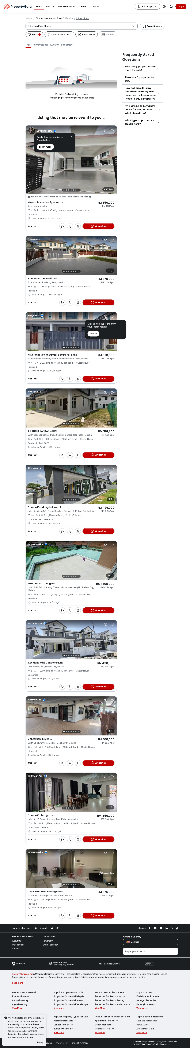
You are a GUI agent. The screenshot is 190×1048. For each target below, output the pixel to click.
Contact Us (49, 936)
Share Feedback (50, 945)
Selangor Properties (146, 1000)
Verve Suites (142, 1025)
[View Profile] (42, 130)
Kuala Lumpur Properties (148, 996)
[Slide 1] (64, 190)
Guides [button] (82, 6)
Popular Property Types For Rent (112, 1016)
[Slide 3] (68, 190)
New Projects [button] (65, 6)
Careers (16, 948)
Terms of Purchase (79, 1043)
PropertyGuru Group (23, 936)
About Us (16, 941)
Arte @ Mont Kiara (145, 1029)
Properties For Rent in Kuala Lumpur (112, 1004)
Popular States (144, 992)
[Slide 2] (66, 190)
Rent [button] (48, 6)
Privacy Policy (37, 1027)
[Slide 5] (73, 190)
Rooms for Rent (102, 1029)
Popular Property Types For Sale (71, 1016)
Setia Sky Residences (146, 1021)
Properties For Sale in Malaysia (69, 996)
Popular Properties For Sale (68, 992)
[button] (28, 45)
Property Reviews (20, 996)
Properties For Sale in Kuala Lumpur (71, 1004)
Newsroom (48, 941)
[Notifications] (171, 6)
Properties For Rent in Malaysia (110, 996)
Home (29, 18)
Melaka (69, 18)
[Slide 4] (71, 190)
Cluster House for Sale (49, 18)
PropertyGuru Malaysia (24, 992)
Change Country (132, 936)
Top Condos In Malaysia (149, 1016)
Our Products (18, 945)
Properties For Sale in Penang (68, 1000)
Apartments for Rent (104, 1021)
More (93, 6)
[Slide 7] (78, 347)
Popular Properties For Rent (110, 992)
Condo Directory (20, 1000)
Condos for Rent (103, 1025)
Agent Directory (19, 1004)
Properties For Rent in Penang (109, 1000)
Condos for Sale (61, 1025)
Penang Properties (145, 1004)
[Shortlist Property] (112, 130)
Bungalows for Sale (63, 1029)
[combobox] (81, 26)
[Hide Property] (105, 130)
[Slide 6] (75, 190)
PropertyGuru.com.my (22, 974)
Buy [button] (38, 6)
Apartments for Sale (63, 1021)
